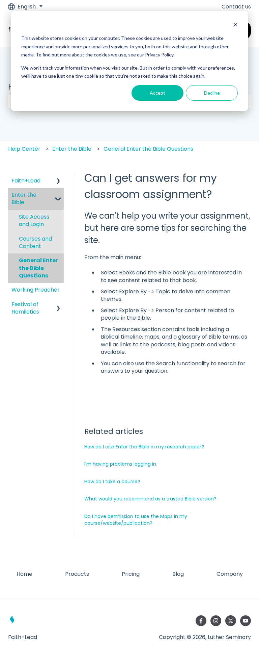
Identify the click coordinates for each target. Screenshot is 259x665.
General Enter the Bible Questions (148, 149)
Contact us (236, 6)
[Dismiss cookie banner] (235, 25)
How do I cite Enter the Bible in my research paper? (144, 446)
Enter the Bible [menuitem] (23, 198)
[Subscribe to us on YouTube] (245, 620)
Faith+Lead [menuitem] (25, 180)
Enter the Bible (71, 149)
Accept (157, 93)
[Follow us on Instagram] (215, 620)
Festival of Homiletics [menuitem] (25, 308)
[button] (58, 181)
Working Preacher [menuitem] (35, 290)
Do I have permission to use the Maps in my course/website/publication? (135, 519)
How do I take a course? (112, 481)
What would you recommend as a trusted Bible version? (150, 498)
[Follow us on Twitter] (230, 620)
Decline (212, 93)
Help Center (24, 149)
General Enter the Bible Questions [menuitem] (38, 267)
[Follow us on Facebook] (201, 620)
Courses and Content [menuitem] (35, 242)
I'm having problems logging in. (120, 464)
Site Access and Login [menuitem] (34, 220)
